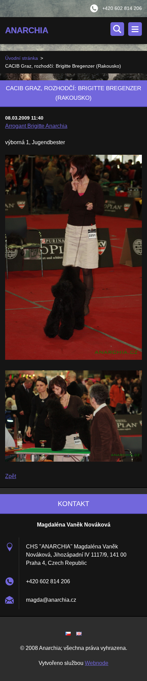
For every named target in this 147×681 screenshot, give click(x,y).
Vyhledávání (117, 29)
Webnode (96, 663)
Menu (135, 29)
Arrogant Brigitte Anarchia (36, 126)
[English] (79, 633)
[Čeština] (68, 633)
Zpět (10, 476)
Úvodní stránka (21, 58)
